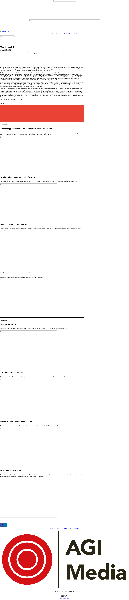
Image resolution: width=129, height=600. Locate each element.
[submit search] (14, 36)
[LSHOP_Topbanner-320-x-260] (64, 1)
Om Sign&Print (67, 33)
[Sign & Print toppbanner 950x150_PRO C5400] (64, 20)
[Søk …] (0, 39)
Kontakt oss (77, 33)
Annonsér (58, 33)
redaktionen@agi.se (64, 598)
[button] (42, 106)
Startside (51, 33)
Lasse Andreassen (7, 49)
